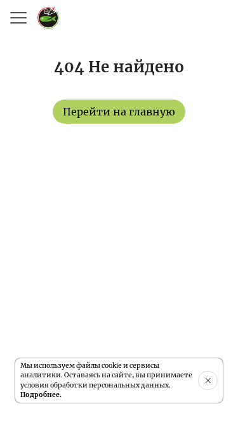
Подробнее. (41, 395)
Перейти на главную (119, 111)
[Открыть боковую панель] (18, 18)
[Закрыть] (208, 380)
